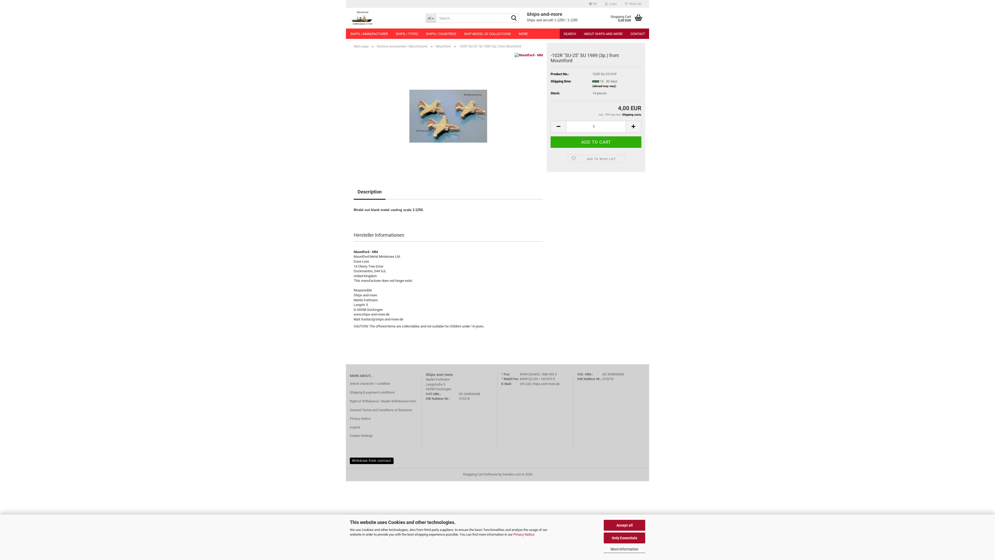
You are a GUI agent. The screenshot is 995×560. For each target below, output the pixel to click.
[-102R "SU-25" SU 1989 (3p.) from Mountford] (448, 111)
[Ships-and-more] (384, 18)
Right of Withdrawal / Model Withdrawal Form (383, 401)
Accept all (624, 525)
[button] (593, 4)
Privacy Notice (523, 534)
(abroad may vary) (604, 86)
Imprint (355, 427)
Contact (637, 34)
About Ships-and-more (603, 34)
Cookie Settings (361, 436)
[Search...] (514, 18)
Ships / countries (441, 34)
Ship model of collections (487, 34)
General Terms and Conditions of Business (381, 410)
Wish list (634, 4)
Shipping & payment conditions (372, 392)
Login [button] (612, 4)
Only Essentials (624, 538)
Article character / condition (370, 384)
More (523, 34)
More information (624, 549)
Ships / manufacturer (369, 34)
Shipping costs (631, 114)
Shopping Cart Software (480, 474)
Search (570, 34)
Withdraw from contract (371, 461)
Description (370, 191)
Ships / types (407, 34)
